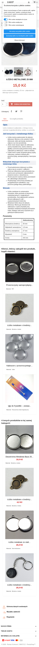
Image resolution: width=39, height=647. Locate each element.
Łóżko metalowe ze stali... (19, 542)
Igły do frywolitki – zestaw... (19, 406)
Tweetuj (16, 111)
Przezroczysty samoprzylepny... (19, 285)
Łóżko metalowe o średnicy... (19, 325)
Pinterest (21, 111)
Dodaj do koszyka (20, 104)
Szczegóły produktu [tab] (16, 119)
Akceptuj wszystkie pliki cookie (19, 31)
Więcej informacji (19, 40)
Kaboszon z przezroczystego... (19, 366)
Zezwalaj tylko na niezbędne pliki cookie (19, 36)
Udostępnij (11, 111)
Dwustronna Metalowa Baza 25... (19, 457)
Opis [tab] (4, 119)
